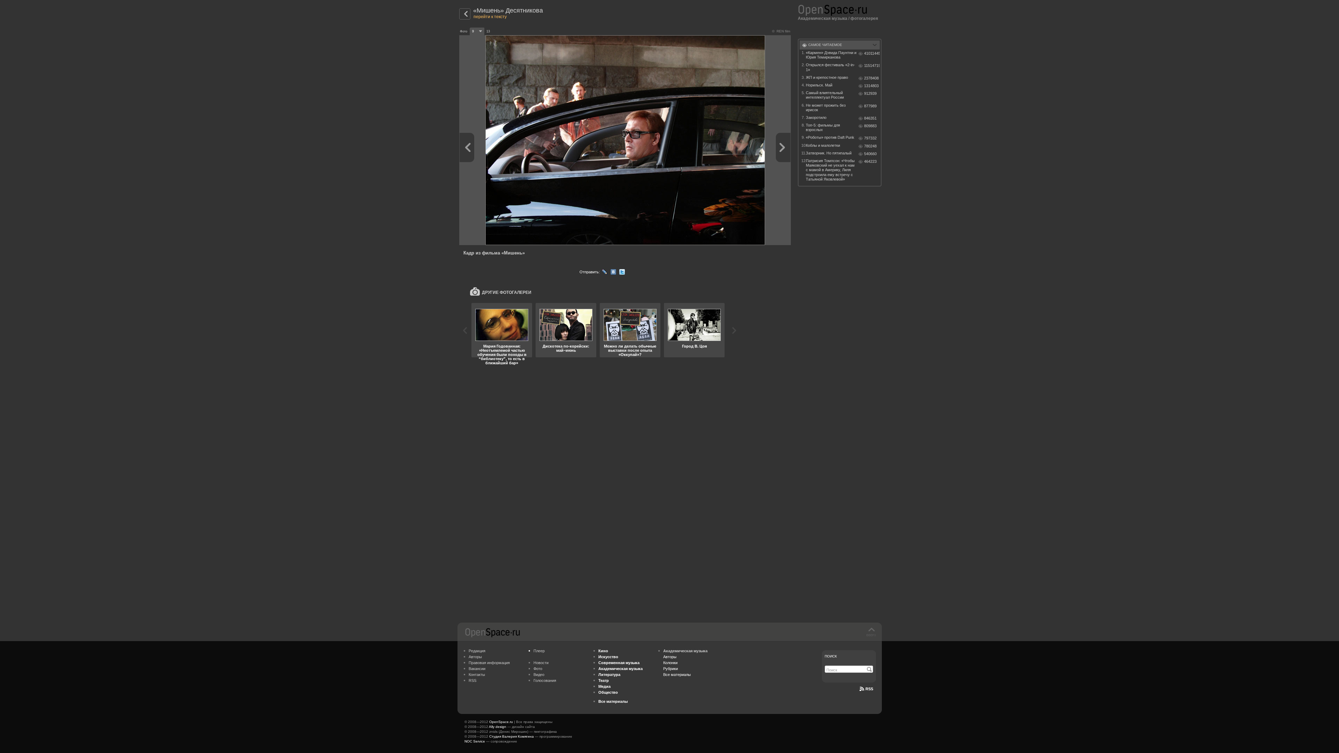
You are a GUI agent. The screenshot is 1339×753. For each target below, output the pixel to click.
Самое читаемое (825, 45)
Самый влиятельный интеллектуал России (825, 95)
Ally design (497, 727)
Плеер (539, 651)
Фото (538, 669)
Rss (869, 689)
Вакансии (477, 669)
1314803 (871, 86)
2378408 (871, 78)
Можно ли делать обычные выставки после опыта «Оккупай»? (630, 350)
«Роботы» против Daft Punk (830, 137)
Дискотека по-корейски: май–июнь (566, 348)
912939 (870, 93)
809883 (870, 126)
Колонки (670, 663)
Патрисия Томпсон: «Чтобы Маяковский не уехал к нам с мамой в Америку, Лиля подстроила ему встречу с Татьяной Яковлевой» (830, 170)
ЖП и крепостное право (827, 77)
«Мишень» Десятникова (508, 10)
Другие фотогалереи (506, 292)
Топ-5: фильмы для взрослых (823, 127)
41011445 (872, 53)
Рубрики (670, 669)
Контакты (477, 674)
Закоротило (816, 117)
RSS (472, 680)
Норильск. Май (819, 85)
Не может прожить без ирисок (826, 107)
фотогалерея (864, 18)
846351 (870, 118)
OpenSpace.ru (501, 722)
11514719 (872, 65)
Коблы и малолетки (823, 145)
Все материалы (677, 674)
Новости (541, 663)
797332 (870, 138)
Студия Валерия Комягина (511, 736)
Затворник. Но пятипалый (829, 153)
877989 (870, 106)
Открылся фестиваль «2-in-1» (830, 67)
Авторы (475, 657)
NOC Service (474, 741)
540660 (870, 154)
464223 (870, 161)
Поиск (831, 656)
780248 (870, 146)
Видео (539, 674)
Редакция (477, 651)
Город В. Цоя (694, 346)
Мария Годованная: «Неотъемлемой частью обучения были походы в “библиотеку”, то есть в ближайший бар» (502, 354)
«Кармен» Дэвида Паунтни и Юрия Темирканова (831, 55)
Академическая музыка (822, 18)
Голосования (545, 680)
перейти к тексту (490, 16)
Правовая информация (489, 663)
